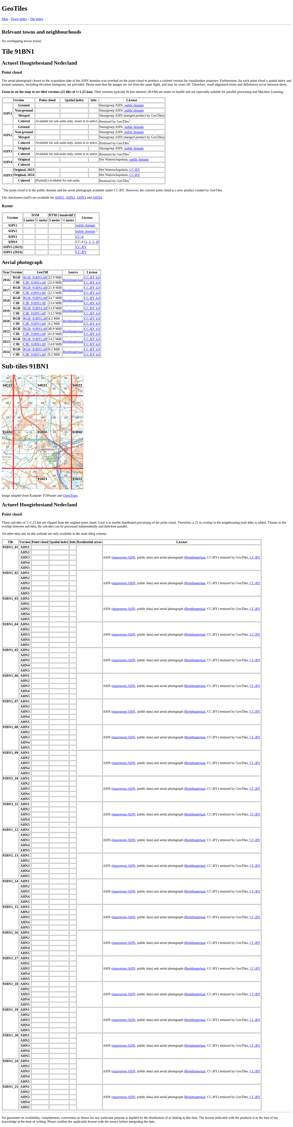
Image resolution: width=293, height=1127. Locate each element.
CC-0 (79, 237)
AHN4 (97, 197)
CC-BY (134, 169)
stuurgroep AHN (124, 557)
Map (5, 19)
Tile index (36, 19)
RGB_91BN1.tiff (35, 277)
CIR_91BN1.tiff (34, 282)
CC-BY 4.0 (92, 277)
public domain (134, 105)
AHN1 (59, 197)
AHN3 (81, 197)
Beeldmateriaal (73, 280)
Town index (19, 19)
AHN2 (70, 197)
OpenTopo (70, 495)
